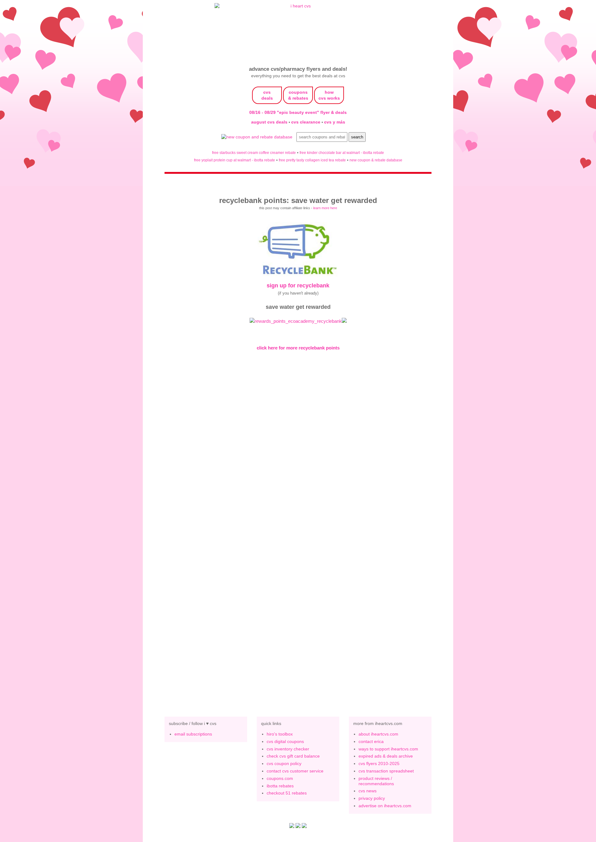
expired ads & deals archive (386, 756)
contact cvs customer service (295, 770)
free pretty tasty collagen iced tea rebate (312, 160)
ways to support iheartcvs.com (388, 748)
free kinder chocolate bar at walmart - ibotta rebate (342, 153)
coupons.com (280, 778)
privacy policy (372, 798)
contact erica (371, 741)
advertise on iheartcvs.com (385, 805)
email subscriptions (193, 734)
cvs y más (334, 121)
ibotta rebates (280, 785)
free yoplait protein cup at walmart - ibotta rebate (234, 160)
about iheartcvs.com (378, 734)
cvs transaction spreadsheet (386, 770)
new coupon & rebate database (376, 160)
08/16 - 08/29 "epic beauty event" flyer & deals (298, 112)
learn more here (325, 208)
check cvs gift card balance (293, 756)
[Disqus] (298, 604)
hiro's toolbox (280, 734)
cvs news (368, 790)
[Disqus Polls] (298, 442)
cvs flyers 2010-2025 (379, 763)
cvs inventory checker (288, 748)
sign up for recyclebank (298, 285)
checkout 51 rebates (287, 792)
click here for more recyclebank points (298, 347)
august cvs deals (270, 121)
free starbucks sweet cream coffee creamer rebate (254, 153)
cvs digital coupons (285, 741)
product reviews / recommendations (376, 781)
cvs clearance (306, 121)
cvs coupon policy (284, 763)
